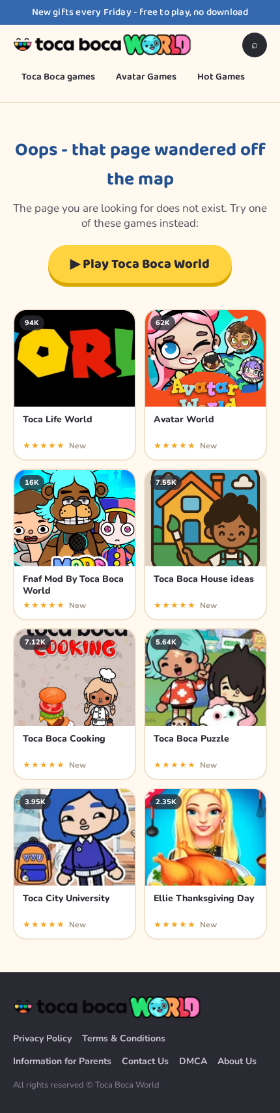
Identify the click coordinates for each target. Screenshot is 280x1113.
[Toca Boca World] (103, 45)
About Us (237, 1061)
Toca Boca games (58, 77)
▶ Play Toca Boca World (140, 263)
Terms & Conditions (123, 1038)
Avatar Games (146, 77)
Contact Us (145, 1061)
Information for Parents (62, 1061)
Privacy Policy (42, 1038)
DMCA (193, 1061)
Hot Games (221, 77)
